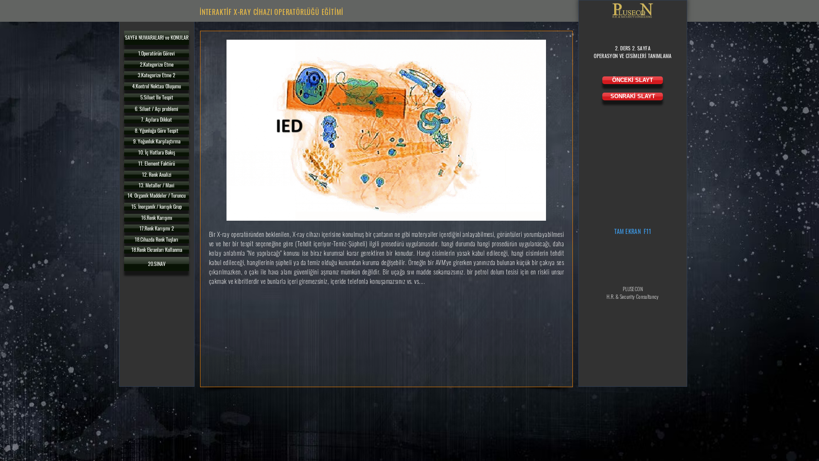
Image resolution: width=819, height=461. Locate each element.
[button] (156, 38)
